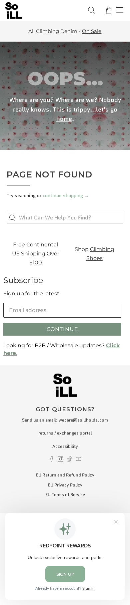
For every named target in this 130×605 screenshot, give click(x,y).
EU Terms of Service (65, 494)
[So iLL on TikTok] (69, 460)
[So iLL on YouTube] (78, 460)
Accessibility (65, 446)
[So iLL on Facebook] (51, 460)
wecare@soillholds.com (83, 420)
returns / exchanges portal (65, 433)
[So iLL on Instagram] (60, 460)
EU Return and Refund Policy (65, 475)
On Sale (30, 31)
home (64, 119)
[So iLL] (42, 10)
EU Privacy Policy (65, 485)
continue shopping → (66, 195)
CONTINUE (62, 329)
